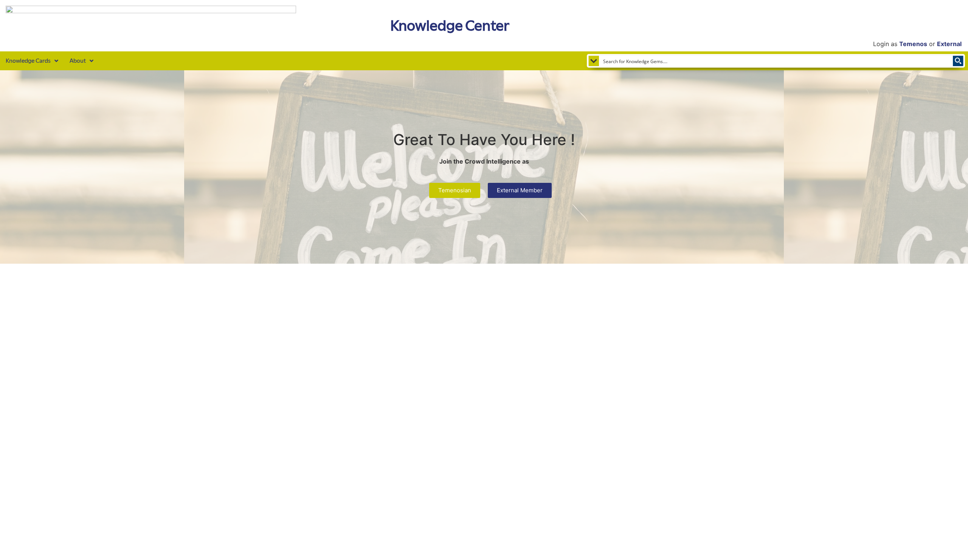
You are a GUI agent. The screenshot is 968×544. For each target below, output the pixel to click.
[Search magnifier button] (958, 61)
